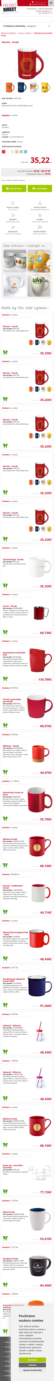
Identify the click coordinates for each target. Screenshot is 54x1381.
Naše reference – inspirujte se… (25, 246)
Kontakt (8, 1375)
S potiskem (41, 189)
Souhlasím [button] (32, 1360)
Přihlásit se (42, 4)
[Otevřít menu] (51, 3)
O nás (7, 1356)
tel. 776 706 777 (44, 13)
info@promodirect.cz (44, 11)
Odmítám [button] (32, 1365)
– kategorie (20, 26)
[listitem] (3, 151)
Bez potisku (15, 189)
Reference (9, 1366)
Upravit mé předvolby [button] (32, 1370)
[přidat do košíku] (5, 352)
